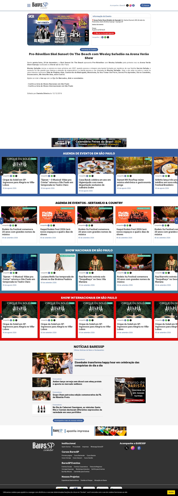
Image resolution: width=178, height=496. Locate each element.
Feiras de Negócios (96, 467)
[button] (128, 492)
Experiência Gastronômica (70, 480)
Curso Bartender (79, 455)
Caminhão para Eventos (81, 471)
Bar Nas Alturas (67, 471)
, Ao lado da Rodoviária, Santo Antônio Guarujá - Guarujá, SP (118, 21)
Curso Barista (91, 455)
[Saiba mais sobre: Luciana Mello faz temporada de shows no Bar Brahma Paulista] (58, 263)
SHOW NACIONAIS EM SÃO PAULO (89, 250)
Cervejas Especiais (68, 469)
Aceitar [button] (171, 492)
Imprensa (85, 447)
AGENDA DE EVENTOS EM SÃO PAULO (89, 153)
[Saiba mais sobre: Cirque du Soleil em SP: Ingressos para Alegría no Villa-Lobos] (19, 166)
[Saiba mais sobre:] (58, 166)
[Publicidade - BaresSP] (130, 390)
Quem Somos (66, 447)
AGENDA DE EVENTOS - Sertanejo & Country (89, 203)
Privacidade (76, 447)
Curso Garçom (77, 458)
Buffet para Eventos (98, 469)
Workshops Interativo (83, 469)
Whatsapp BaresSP (97, 447)
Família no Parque (86, 480)
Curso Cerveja (66, 458)
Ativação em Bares (100, 480)
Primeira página (67, 455)
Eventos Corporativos (81, 467)
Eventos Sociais (67, 467)
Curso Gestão (88, 458)
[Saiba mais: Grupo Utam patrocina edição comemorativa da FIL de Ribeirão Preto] (41, 400)
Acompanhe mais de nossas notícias (68, 420)
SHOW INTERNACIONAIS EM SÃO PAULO (89, 297)
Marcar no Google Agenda (105, 33)
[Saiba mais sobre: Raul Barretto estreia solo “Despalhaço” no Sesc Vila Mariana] (96, 263)
